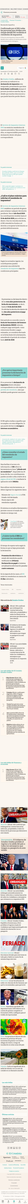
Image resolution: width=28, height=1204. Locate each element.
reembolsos (21, 593)
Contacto (4, 1164)
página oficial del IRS (8, 479)
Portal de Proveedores (18, 1168)
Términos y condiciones (14, 1180)
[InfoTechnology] (18, 1161)
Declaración (5, 593)
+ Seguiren (22, 68)
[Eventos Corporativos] (15, 1157)
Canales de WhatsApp (13, 1164)
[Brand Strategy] (23, 1157)
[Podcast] (9, 1161)
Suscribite (23, 1164)
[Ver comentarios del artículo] (19, 74)
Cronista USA (4, 20)
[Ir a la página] (2, 12)
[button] (24, 1021)
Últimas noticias (4, 9)
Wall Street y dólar (16, 9)
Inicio (14, 1202)
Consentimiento (14, 1185)
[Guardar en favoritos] (2, 68)
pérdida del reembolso (9, 390)
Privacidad (14, 1182)
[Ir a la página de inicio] (14, 1154)
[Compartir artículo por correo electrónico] (15, 74)
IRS (23, 574)
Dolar (8, 1202)
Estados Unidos (5, 21)
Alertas (19, 1202)
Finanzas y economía (15, 20)
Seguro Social (15, 495)
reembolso (12, 593)
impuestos (18, 589)
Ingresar (25, 1202)
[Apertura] (6, 1158)
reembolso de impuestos (10, 268)
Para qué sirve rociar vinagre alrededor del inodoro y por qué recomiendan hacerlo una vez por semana (16, 706)
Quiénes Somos (8, 1168)
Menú (3, 1202)
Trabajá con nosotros (14, 1171)
